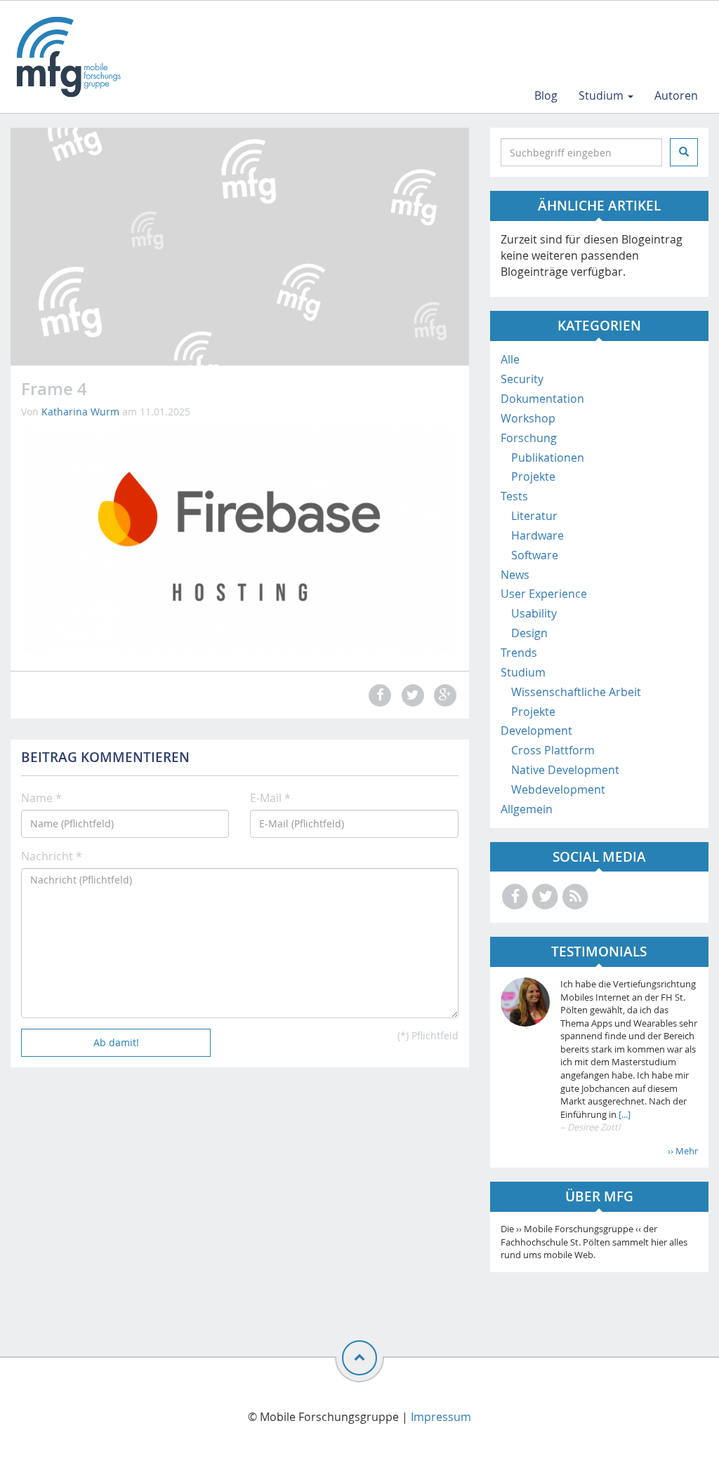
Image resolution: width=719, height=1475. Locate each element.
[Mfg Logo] (67, 57)
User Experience (544, 593)
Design (529, 633)
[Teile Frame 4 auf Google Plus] (443, 695)
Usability (534, 613)
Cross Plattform (553, 750)
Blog (546, 95)
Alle (510, 359)
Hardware (537, 535)
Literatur (534, 515)
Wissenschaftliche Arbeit (576, 692)
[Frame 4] (240, 538)
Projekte (533, 476)
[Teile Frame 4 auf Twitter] (411, 695)
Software (534, 555)
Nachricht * (51, 856)
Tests (514, 496)
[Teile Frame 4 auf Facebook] (378, 695)
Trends (519, 652)
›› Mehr (683, 1150)
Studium (602, 95)
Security (522, 379)
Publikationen (547, 457)
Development (536, 730)
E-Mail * (270, 798)
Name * (41, 798)
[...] (623, 1114)
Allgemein (527, 809)
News (515, 574)
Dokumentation (542, 398)
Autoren (676, 95)
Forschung (529, 438)
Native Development (565, 769)
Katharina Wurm (80, 411)
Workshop (528, 418)
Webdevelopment (558, 789)
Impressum (441, 1416)
